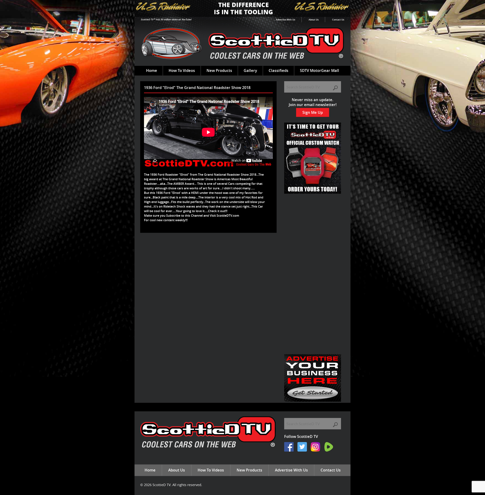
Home (151, 70)
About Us (314, 19)
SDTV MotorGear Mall (319, 70)
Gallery (250, 70)
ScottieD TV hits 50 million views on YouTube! (166, 19)
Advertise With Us (285, 19)
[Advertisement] (209, 245)
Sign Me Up (312, 112)
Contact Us (338, 19)
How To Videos (182, 70)
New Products (219, 70)
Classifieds (278, 70)
